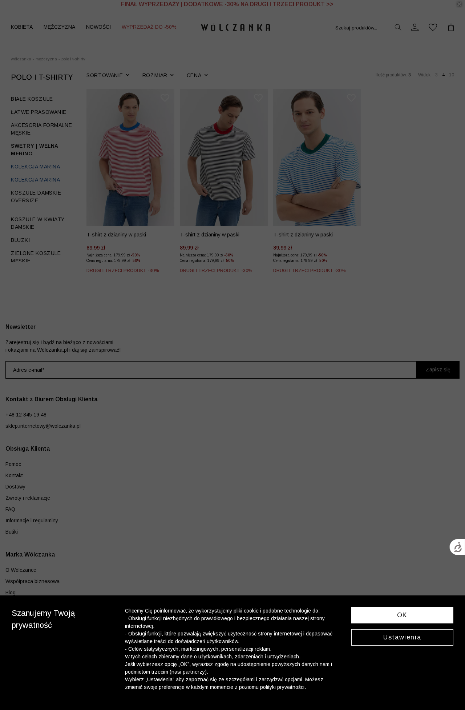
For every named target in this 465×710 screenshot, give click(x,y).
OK (402, 615)
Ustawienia (402, 637)
